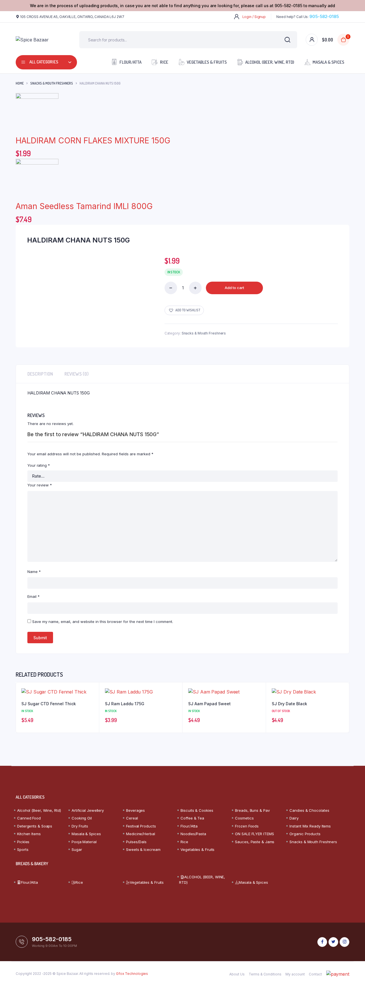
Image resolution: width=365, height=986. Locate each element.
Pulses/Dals (136, 841)
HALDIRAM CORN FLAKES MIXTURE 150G (93, 140)
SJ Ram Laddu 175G (124, 703)
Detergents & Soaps (34, 826)
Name (34, 571)
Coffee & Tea (192, 818)
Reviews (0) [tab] (76, 374)
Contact (315, 974)
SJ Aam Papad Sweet (209, 703)
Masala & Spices (328, 62)
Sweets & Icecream (143, 849)
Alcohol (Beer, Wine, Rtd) (39, 810)
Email (33, 596)
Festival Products (141, 826)
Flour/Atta (130, 62)
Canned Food (29, 818)
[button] (184, 310)
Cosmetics (244, 818)
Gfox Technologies (132, 973)
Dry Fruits (80, 826)
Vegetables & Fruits (207, 62)
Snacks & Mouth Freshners (51, 83)
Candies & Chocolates (309, 810)
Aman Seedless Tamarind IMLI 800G (84, 206)
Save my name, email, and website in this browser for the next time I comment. (102, 621)
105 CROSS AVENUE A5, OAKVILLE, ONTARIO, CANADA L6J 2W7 (72, 17)
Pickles (23, 841)
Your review (39, 485)
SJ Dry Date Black (289, 703)
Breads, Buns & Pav (252, 810)
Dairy (294, 818)
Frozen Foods (247, 826)
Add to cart (234, 287)
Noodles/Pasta (193, 833)
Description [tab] (40, 374)
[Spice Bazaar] (39, 39)
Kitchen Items (29, 833)
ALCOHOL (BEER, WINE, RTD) (269, 62)
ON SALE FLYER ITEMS (254, 833)
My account (295, 974)
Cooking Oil (82, 818)
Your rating (38, 465)
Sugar (77, 849)
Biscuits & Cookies (197, 810)
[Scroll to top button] (352, 973)
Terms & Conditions (265, 974)
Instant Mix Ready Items (310, 826)
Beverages (135, 810)
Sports (22, 849)
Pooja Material (84, 841)
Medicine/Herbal (140, 833)
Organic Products (304, 833)
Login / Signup (254, 17)
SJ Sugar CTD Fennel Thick (48, 703)
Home (20, 83)
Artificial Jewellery (88, 810)
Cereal (132, 818)
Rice (164, 62)
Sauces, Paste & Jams (254, 841)
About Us (236, 974)
